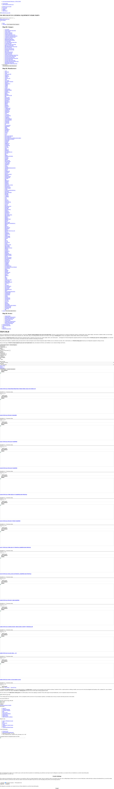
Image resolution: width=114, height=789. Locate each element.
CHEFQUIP (7, 111)
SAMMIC (7, 263)
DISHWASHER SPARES (10, 40)
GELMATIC (7, 163)
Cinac (6, 113)
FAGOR (6, 146)
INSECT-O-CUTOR (9, 184)
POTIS (6, 243)
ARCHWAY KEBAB (9, 81)
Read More (91, 772)
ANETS (6, 77)
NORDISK (7, 232)
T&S (6, 284)
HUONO (6, 178)
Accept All (7, 783)
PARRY (6, 238)
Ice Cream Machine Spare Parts (11, 42)
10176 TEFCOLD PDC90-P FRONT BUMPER (10, 520)
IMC (6, 179)
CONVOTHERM (8, 118)
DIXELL (6, 128)
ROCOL (6, 256)
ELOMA (6, 142)
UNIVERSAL (7, 293)
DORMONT (7, 129)
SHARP (6, 271)
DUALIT (6, 131)
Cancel (1, 366)
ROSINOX (7, 259)
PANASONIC (7, 237)
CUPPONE (7, 122)
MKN (6, 225)
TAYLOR (7, 285)
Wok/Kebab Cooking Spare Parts (11, 63)
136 (12, 687)
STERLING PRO (8, 279)
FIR (5, 154)
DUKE (6, 132)
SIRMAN (6, 275)
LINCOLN (7, 200)
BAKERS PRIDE (8, 90)
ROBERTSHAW (8, 254)
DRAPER (7, 130)
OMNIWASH (7, 234)
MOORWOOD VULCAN (10, 230)
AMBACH (7, 76)
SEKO (6, 269)
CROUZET (7, 121)
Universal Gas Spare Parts (10, 57)
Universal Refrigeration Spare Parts (11, 58)
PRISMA (6, 248)
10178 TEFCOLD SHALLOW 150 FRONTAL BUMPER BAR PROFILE (15, 573)
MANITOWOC (8, 209)
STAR (6, 278)
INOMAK (7, 183)
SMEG (6, 277)
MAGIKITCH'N (8, 206)
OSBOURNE (7, 236)
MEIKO (6, 216)
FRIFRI (6, 159)
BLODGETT (7, 98)
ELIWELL (7, 141)
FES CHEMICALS (8, 151)
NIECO (6, 231)
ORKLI (6, 235)
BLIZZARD (7, 97)
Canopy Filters (7, 31)
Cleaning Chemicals (8, 33)
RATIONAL (7, 251)
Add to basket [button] (4, 395)
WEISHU (6, 303)
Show (2, 365)
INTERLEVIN (8, 187)
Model (1, 348)
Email (1, 702)
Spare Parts (7, 50)
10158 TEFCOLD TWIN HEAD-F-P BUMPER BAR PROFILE (13, 494)
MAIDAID (7, 207)
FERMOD (7, 149)
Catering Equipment (8, 32)
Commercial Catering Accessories (11, 35)
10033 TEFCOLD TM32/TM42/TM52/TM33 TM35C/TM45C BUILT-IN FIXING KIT (18, 388)
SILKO (6, 274)
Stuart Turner (7, 280)
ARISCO (6, 82)
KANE (6, 189)
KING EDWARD (8, 192)
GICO (6, 165)
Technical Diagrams (8, 52)
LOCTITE (7, 203)
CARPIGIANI (7, 108)
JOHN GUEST (8, 188)
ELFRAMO (7, 140)
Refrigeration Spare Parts (9, 49)
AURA (6, 87)
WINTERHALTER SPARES (10, 305)
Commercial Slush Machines (10, 36)
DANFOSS (7, 123)
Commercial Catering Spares (10, 317)
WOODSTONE (8, 307)
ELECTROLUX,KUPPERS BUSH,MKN (13, 138)
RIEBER (6, 252)
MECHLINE (7, 215)
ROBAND (7, 253)
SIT (5, 276)
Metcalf (6, 221)
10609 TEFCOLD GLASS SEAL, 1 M (8, 653)
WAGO (6, 302)
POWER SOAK (8, 244)
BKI (5, 96)
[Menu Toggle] (0, 21)
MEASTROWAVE (8, 214)
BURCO (6, 107)
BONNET (7, 100)
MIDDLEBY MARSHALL (10, 223)
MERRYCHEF (8, 219)
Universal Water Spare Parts (10, 60)
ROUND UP (7, 260)
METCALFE (7, 222)
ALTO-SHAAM (8, 74)
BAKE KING (7, 89)
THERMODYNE (8, 289)
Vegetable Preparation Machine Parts (12, 61)
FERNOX (7, 150)
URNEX (6, 296)
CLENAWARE (8, 115)
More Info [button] (2, 773)
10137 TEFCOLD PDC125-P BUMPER (8, 441)
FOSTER (6, 158)
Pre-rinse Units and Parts (9, 48)
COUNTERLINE (8, 119)
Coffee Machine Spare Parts (10, 34)
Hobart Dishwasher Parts (9, 318)
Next (15, 687)
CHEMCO (7, 112)
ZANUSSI (7, 308)
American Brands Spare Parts (10, 30)
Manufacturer (2, 346)
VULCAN (7, 301)
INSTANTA (7, 186)
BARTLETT (7, 92)
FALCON (7, 147)
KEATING (7, 191)
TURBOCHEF (8, 292)
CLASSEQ (7, 114)
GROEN (6, 168)
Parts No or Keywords (4, 350)
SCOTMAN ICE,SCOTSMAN (11, 267)
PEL (5, 239)
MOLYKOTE (7, 227)
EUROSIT (7, 144)
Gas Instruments (8, 41)
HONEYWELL (8, 176)
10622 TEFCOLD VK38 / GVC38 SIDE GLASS (10, 679)
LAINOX (6, 195)
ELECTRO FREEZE (9, 135)
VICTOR (6, 300)
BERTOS (6, 94)
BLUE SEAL (7, 99)
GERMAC (7, 164)
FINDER (6, 153)
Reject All (2, 783)
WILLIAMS (7, 304)
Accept (57, 788)
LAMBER (7, 196)
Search (1, 17)
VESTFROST (7, 299)
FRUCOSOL (7, 160)
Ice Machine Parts (8, 43)
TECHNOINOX (8, 286)
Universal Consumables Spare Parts (11, 55)
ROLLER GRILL (8, 257)
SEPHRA (6, 270)
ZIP (5, 309)
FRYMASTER (8, 161)
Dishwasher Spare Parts (9, 39)
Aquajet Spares (7, 315)
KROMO (6, 193)
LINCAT (6, 199)
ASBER (6, 84)
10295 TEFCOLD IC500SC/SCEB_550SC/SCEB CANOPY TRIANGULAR (16, 626)
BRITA (6, 103)
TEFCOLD (7, 288)
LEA (6, 197)
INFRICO (7, 182)
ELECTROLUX (8, 137)
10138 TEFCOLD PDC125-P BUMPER (8, 468)
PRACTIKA (7, 245)
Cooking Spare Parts (8, 38)
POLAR (6, 241)
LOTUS (6, 204)
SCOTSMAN (7, 268)
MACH (6, 205)
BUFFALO (7, 106)
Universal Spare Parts (9, 59)
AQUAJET (7, 80)
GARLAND (7, 162)
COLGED (7, 116)
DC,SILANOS (7, 125)
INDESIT (6, 181)
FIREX (6, 155)
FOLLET (6, 157)
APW (6, 79)
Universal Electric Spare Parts (10, 56)
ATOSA (6, 86)
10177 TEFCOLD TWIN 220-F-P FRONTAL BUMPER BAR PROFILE (15, 547)
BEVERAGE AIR (8, 95)
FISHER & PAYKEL (9, 156)
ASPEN (6, 85)
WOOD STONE (8, 306)
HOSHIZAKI (7, 177)
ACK (6, 70)
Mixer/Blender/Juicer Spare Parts (11, 46)
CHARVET (7, 110)
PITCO (6, 240)
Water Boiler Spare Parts (9, 62)
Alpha (6, 73)
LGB (6, 198)
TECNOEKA (7, 287)
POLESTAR (7, 242)
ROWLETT (7, 261)
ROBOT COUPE (8, 255)
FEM (6, 148)
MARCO (6, 210)
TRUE (6, 290)
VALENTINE (7, 297)
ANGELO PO (7, 78)
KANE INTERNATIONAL (10, 190)
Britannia (6, 105)
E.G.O (6, 133)
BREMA (6, 102)
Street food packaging (9, 51)
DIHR (6, 127)
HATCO (6, 173)
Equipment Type (3, 355)
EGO (6, 134)
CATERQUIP (7, 109)
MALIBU (7, 208)
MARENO (7, 211)
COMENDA (7, 117)
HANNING (7, 172)
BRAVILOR (7, 101)
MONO (6, 229)
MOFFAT (6, 226)
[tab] (4, 344)
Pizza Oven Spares (8, 47)
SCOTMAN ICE (8, 265)
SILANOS (7, 273)
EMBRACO (7, 143)
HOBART (7, 175)
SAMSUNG (7, 264)
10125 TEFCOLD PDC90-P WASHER (8, 415)
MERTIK (6, 220)
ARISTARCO (7, 83)
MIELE (6, 224)
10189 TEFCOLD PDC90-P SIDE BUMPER (9, 600)
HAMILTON (7, 171)
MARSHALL (7, 212)
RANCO (6, 250)
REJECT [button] (5, 773)
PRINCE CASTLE (8, 247)
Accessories (7, 29)
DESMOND (7, 126)
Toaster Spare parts (8, 54)
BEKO (6, 93)
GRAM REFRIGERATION (10, 167)
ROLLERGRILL (8, 258)
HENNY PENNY (8, 174)
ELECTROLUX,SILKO (9, 139)
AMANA (6, 75)
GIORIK (6, 166)
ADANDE (7, 71)
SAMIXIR (7, 262)
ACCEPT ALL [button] (10, 773)
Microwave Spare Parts (9, 45)
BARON (6, 91)
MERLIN (6, 218)
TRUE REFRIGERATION (10, 291)
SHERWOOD (7, 272)
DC (5, 124)
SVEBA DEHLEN (8, 281)
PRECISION (7, 246)
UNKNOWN (7, 294)
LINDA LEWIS (8, 202)
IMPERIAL (7, 180)
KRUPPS (6, 194)
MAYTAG (7, 213)
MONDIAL (7, 228)
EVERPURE (7, 145)
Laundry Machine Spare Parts (10, 44)
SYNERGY (7, 283)
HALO (6, 170)
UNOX (6, 295)
